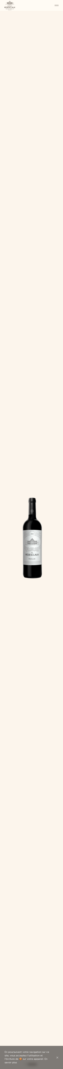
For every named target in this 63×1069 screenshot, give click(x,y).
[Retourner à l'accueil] (9, 5)
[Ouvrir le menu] (53, 5)
